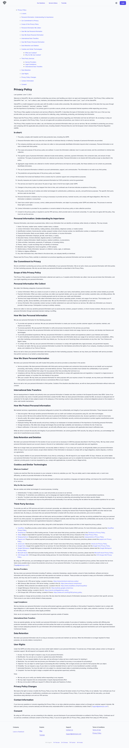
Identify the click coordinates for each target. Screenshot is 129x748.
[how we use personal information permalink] (13, 315)
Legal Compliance (30, 64)
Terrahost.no (21, 532)
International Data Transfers (30, 38)
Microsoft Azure (22, 552)
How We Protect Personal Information (32, 42)
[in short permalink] (13, 132)
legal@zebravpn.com (21, 565)
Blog (40, 731)
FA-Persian (56, 742)
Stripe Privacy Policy (91, 534)
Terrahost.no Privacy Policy (96, 532)
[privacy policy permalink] (13, 89)
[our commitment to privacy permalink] (13, 261)
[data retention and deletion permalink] (13, 437)
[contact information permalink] (13, 700)
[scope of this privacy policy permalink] (13, 272)
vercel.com (21, 544)
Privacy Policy (22, 10)
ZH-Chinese (64, 742)
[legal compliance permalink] (13, 602)
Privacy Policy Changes (28, 77)
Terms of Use (97, 730)
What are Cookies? (31, 53)
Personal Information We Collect (31, 28)
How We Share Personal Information (32, 35)
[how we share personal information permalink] (13, 358)
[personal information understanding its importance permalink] (13, 218)
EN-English (48, 742)
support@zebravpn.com (99, 706)
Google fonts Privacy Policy (101, 546)
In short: (23, 13)
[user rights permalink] (13, 644)
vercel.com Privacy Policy (99, 544)
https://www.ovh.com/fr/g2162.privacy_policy (68, 592)
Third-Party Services (27, 58)
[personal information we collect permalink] (13, 283)
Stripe (19, 534)
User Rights (25, 73)
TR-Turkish (72, 742)
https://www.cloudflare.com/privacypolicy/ (74, 585)
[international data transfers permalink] (13, 390)
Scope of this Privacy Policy (30, 24)
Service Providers (30, 62)
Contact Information (27, 81)
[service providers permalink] (13, 569)
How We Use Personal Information (31, 31)
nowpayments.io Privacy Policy (94, 537)
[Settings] (116, 3)
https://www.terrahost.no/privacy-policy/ (65, 581)
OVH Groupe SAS (23, 555)
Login (122, 3)
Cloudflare (21, 528)
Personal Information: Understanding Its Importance (37, 17)
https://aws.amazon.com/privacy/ (71, 583)
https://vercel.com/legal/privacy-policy (57, 590)
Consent (24, 84)
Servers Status (53, 3)
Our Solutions (41, 3)
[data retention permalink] (13, 633)
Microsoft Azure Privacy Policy (103, 552)
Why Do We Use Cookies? (33, 55)
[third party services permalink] (13, 504)
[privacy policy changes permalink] (13, 686)
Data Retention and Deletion (30, 45)
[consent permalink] (13, 711)
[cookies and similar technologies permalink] (13, 464)
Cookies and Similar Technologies (31, 49)
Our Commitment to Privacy (30, 20)
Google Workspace (23, 548)
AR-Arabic (80, 742)
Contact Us (69, 730)
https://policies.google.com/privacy (62, 588)
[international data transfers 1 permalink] (13, 618)
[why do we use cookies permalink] (13, 485)
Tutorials (63, 3)
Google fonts (21, 546)
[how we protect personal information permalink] (13, 405)
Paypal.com (21, 539)
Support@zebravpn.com (73, 734)
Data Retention (26, 70)
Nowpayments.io (23, 537)
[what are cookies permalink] (13, 469)
